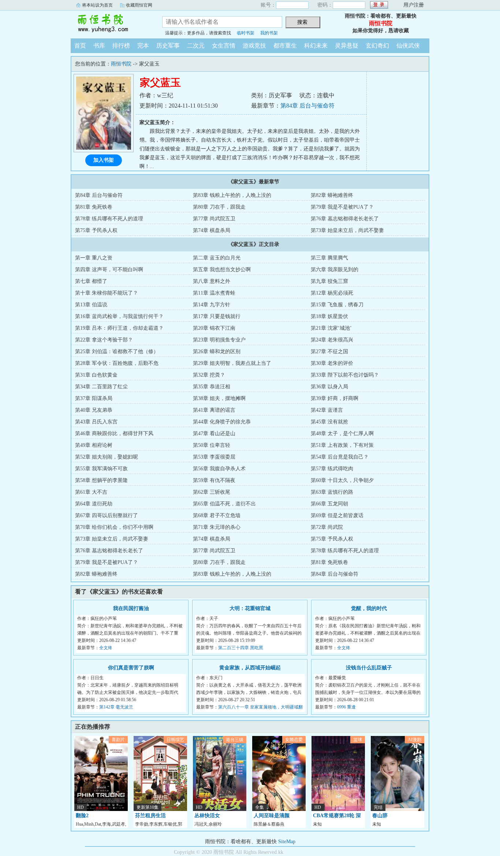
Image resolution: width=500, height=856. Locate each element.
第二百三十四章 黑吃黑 (240, 647)
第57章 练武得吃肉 (332, 468)
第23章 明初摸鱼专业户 (219, 340)
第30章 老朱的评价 (332, 363)
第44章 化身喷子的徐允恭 (222, 422)
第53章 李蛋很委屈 (214, 457)
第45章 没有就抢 (329, 422)
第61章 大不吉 (91, 492)
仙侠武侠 (408, 45)
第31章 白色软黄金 (96, 375)
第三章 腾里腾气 (329, 258)
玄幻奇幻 (377, 45)
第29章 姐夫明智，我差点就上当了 (232, 363)
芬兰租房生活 (150, 815)
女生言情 (223, 45)
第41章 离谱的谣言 (214, 410)
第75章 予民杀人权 (96, 230)
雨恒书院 (111, 23)
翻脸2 (82, 815)
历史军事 (168, 45)
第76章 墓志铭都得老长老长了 (345, 218)
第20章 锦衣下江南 (214, 328)
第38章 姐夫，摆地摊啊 (219, 398)
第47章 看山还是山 (214, 433)
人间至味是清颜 (272, 815)
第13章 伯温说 (91, 304)
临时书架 (245, 32)
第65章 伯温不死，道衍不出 (224, 504)
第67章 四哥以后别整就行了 (106, 515)
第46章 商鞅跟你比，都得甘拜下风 (114, 433)
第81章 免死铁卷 (93, 207)
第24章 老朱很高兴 (332, 340)
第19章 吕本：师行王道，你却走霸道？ (119, 328)
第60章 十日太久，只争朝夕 (342, 480)
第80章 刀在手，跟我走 (219, 207)
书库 (99, 45)
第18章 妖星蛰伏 (329, 316)
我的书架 (269, 32)
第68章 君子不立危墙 (216, 515)
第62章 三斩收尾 (211, 492)
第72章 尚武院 (327, 527)
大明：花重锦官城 (250, 608)
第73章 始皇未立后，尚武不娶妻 (347, 230)
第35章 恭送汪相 (211, 386)
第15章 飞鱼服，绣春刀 (337, 304)
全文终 (105, 647)
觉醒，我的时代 (369, 608)
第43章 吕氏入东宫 (96, 422)
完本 (143, 45)
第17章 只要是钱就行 (216, 316)
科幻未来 (316, 45)
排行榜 (121, 45)
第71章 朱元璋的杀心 (216, 527)
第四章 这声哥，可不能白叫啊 (109, 269)
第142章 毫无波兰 (116, 707)
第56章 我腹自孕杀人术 (219, 468)
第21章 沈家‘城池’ (331, 328)
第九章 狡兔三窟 (329, 281)
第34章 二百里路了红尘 (101, 386)
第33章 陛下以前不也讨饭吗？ (345, 375)
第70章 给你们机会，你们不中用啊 (114, 527)
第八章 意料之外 (211, 281)
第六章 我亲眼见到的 (334, 269)
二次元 (196, 45)
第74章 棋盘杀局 (211, 230)
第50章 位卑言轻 (211, 445)
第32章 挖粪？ (209, 375)
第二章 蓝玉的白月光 (216, 258)
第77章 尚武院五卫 (214, 218)
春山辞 (380, 815)
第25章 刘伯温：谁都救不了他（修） (116, 351)
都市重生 (285, 45)
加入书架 (103, 160)
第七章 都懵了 (91, 281)
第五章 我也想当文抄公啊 (222, 269)
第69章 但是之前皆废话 (337, 515)
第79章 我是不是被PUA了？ (342, 207)
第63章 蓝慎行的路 (332, 492)
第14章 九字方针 (211, 304)
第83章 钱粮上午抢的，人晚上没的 (232, 195)
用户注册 (413, 5)
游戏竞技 (254, 45)
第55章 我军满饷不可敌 (101, 468)
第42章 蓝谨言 (327, 410)
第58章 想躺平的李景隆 (101, 480)
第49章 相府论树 (93, 445)
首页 (80, 45)
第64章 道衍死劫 (93, 504)
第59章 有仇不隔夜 (214, 480)
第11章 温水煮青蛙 (214, 293)
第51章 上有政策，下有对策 (342, 445)
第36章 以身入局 (329, 386)
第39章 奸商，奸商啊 (334, 398)
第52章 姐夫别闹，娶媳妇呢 (106, 457)
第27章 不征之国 (329, 351)
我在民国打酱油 (131, 608)
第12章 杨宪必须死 (332, 293)
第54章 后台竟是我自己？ (340, 457)
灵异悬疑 (346, 45)
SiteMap (286, 841)
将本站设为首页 (97, 5)
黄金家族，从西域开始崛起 (250, 667)
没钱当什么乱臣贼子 (369, 667)
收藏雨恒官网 (139, 5)
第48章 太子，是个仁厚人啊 (342, 433)
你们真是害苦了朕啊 (131, 667)
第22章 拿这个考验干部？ (104, 340)
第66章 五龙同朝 (329, 504)
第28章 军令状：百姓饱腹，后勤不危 (116, 363)
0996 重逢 (346, 707)
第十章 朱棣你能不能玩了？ (106, 293)
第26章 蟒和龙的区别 (216, 351)
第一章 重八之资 (93, 258)
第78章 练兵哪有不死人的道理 (109, 218)
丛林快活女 (207, 815)
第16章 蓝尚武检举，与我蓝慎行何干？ (119, 316)
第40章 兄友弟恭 (93, 410)
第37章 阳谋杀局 (93, 398)
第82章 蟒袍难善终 (332, 195)
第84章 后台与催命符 (307, 105)
